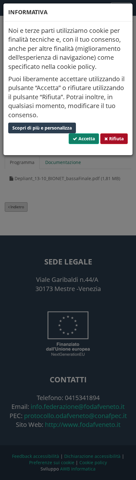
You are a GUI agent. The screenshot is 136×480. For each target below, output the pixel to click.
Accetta (86, 139)
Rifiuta (116, 139)
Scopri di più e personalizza (42, 128)
